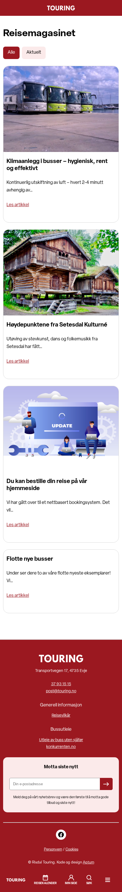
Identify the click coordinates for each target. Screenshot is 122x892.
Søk (89, 877)
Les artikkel (18, 205)
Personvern (53, 849)
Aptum (88, 862)
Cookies (72, 849)
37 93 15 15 (61, 684)
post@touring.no (61, 691)
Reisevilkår (61, 715)
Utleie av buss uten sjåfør (61, 740)
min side (71, 883)
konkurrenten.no (61, 747)
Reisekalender (45, 883)
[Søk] (89, 880)
